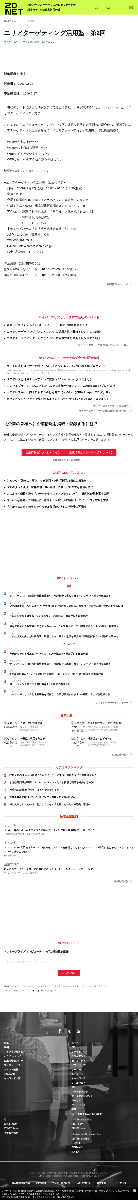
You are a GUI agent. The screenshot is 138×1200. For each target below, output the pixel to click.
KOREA (75, 1151)
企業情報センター (13, 1060)
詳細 (57, 1197)
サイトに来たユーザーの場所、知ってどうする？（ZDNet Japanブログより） (57, 365)
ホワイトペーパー (13, 1056)
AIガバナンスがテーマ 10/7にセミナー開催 (51, 4)
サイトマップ (119, 1183)
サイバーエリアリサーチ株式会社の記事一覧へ (104, 410)
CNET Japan (36, 990)
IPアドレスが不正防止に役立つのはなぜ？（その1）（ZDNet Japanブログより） (59, 392)
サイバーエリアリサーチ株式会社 (21, 41)
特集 (6, 1043)
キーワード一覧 (12, 1078)
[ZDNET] (14, 7)
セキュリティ (79, 1060)
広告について (84, 1183)
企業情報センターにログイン (43, 452)
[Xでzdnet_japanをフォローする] (69, 1031)
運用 (74, 1087)
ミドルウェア (79, 1082)
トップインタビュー (14, 1051)
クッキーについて (61, 1183)
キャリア (76, 1100)
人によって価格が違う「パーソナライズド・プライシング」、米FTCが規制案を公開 (58, 493)
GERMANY (77, 1147)
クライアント (79, 1056)
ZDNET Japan (10, 21)
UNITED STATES (80, 1138)
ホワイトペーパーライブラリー (112, 702)
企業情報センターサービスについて (90, 452)
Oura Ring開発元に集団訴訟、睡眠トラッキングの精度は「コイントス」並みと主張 (58, 500)
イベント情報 (28, 21)
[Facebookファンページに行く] (59, 1031)
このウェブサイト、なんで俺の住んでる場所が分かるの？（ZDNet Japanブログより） (62, 385)
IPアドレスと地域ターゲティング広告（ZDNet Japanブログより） (50, 379)
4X (5, 1119)
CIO (74, 1047)
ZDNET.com (78, 1128)
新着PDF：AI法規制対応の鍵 (43, 9)
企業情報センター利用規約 (66, 460)
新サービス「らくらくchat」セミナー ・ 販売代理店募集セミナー (49, 325)
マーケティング (80, 1091)
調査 (74, 1109)
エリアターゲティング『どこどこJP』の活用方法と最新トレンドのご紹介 (54, 331)
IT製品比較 (9, 1074)
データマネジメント (82, 1096)
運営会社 (101, 1183)
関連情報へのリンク (118, 284)
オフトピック (79, 1104)
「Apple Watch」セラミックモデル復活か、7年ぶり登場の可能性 (46, 506)
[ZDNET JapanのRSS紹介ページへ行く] (78, 1031)
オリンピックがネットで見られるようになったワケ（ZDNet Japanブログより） (58, 398)
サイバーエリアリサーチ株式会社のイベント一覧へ (101, 345)
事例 (6, 1047)
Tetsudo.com (11, 1132)
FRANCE (76, 1143)
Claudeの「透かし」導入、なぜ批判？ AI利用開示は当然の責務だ (47, 480)
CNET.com (77, 1124)
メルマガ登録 (69, 973)
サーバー (76, 1069)
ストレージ (77, 1074)
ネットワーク (79, 1078)
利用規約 (41, 1183)
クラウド (76, 1051)
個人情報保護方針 (20, 1183)
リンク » (39, 223)
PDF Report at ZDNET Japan (87, 1113)
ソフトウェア (79, 1065)
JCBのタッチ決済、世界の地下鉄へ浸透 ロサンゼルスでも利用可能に (50, 487)
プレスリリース (12, 1065)
